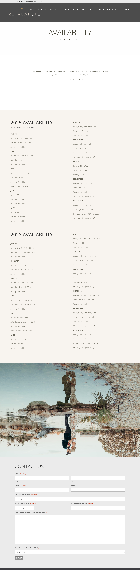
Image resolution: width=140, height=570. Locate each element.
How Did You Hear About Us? (29, 548)
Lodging (100, 9)
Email (20, 485)
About (127, 9)
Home (32, 9)
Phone (73, 485)
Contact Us (35, 16)
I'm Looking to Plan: (26, 494)
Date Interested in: (25, 503)
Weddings (42, 9)
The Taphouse (113, 9)
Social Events (88, 9)
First (16, 481)
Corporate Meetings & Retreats (63, 9)
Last (72, 481)
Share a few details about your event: (33, 513)
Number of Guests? (82, 503)
